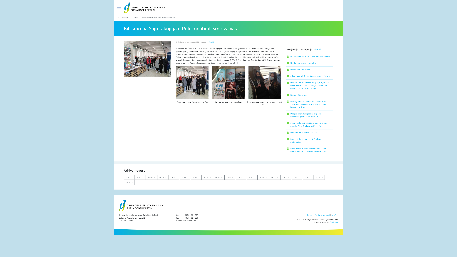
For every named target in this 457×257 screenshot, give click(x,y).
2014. (262, 177)
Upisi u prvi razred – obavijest (303, 63)
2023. (162, 177)
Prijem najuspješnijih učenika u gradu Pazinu (310, 76)
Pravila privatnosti (322, 215)
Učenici (211, 42)
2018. (218, 177)
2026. (128, 177)
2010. (307, 177)
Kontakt (310, 215)
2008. (128, 182)
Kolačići (334, 215)
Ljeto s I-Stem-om (298, 95)
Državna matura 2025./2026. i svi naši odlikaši (310, 56)
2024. (151, 177)
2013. (273, 177)
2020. (195, 177)
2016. (240, 177)
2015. (251, 177)
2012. (285, 177)
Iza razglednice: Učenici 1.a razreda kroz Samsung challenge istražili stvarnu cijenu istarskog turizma (308, 104)
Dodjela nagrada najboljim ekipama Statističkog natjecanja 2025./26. (305, 115)
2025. (139, 177)
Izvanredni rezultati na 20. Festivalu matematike (305, 140)
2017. (229, 177)
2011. (296, 177)
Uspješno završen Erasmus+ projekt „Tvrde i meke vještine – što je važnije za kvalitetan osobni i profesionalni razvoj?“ (309, 86)
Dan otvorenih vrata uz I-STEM (303, 132)
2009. (318, 177)
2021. (184, 177)
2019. (206, 177)
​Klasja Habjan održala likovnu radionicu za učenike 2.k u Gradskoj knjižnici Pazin (308, 124)
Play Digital (334, 222)
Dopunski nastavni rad (300, 70)
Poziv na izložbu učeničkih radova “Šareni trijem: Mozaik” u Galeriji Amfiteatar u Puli (308, 150)
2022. (173, 177)
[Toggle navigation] (119, 8)
